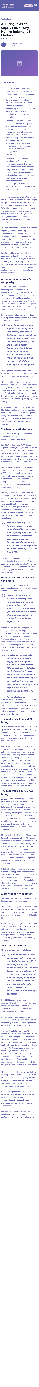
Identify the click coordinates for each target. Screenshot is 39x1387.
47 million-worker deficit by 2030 (16, 909)
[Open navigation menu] (35, 5)
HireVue (30, 292)
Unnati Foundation (10, 1031)
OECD (3, 473)
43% (9, 772)
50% (33, 780)
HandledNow (15, 835)
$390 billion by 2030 (27, 926)
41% (30, 777)
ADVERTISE (28, 6)
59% (9, 304)
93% (27, 729)
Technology (6, 19)
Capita (4, 799)
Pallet (3, 869)
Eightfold (19, 292)
